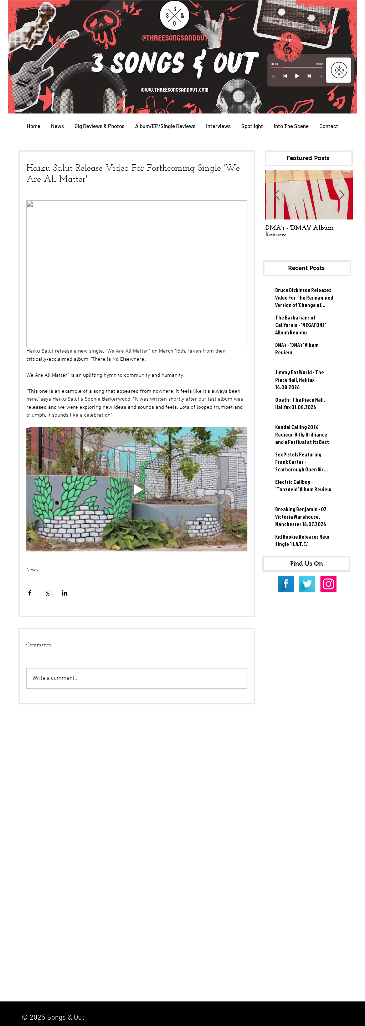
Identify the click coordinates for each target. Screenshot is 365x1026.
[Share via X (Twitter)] (47, 592)
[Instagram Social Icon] (328, 584)
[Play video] (136, 489)
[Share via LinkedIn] (64, 592)
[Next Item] (341, 195)
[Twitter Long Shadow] (307, 584)
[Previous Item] (276, 195)
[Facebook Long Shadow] (286, 584)
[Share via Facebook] (29, 592)
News (32, 570)
